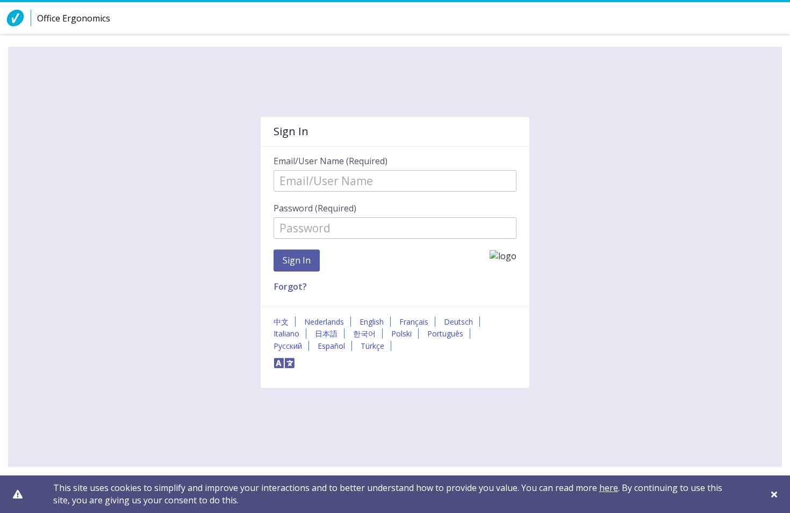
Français (413, 322)
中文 (281, 322)
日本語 (326, 333)
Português (445, 333)
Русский (288, 346)
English (372, 322)
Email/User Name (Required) (330, 161)
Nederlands (324, 322)
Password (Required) (315, 208)
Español (331, 346)
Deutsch (458, 322)
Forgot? (290, 286)
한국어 (364, 333)
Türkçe (372, 346)
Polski (401, 333)
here (608, 488)
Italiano (286, 333)
